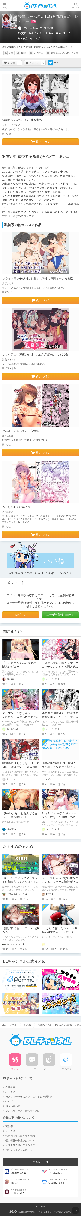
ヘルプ (9, 1101)
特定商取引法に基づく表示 (20, 1135)
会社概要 (10, 1087)
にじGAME (57, 1171)
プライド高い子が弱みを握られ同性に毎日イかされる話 (37, 278)
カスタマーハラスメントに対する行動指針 (28, 1096)
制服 (23, 53)
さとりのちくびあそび (16, 507)
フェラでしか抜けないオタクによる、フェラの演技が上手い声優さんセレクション (60, 881)
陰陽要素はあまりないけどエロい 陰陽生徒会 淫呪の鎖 (20, 765)
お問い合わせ (12, 1105)
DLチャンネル (40, 5)
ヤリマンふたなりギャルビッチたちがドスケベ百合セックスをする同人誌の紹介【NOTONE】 (20, 718)
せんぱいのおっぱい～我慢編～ (22, 431)
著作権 (9, 1126)
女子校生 (38, 53)
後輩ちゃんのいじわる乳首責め (22, 120)
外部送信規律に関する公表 (20, 1145)
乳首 (11, 53)
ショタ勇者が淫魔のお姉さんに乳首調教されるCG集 (35, 354)
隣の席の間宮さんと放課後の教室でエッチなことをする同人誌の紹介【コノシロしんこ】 (60, 718)
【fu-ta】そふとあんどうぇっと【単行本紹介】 (19, 815)
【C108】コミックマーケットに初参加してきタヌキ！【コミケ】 (19, 881)
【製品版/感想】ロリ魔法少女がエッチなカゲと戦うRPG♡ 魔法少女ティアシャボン (60, 768)
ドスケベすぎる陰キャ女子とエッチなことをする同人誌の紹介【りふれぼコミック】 (60, 666)
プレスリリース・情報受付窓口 (22, 1110)
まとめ (27, 1024)
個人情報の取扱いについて (20, 1140)
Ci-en (20, 1181)
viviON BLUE (57, 1181)
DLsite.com (19, 1171)
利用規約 (10, 1091)
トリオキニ (19, 1192)
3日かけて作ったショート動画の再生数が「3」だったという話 (59, 931)
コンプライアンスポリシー (20, 1149)
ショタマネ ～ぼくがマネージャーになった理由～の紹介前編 (60, 817)
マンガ (36, 38)
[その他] (55, 62)
